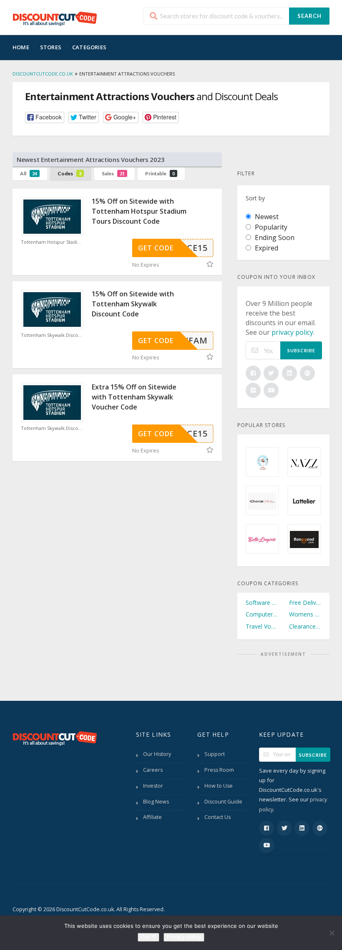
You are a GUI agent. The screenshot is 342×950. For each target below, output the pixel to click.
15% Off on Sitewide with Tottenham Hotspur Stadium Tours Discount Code (139, 211)
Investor (153, 785)
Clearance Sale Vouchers (305, 626)
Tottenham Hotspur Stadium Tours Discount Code (52, 242)
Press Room (219, 769)
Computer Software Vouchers (262, 614)
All (28, 173)
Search (309, 16)
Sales (113, 173)
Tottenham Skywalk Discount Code (52, 335)
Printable (160, 173)
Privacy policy (184, 937)
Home (21, 47)
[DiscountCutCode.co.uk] (55, 18)
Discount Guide (223, 801)
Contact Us (217, 817)
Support (214, 754)
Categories (89, 47)
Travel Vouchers (262, 626)
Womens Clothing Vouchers (305, 614)
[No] (331, 933)
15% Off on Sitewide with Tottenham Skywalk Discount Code (133, 303)
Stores (50, 47)
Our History (157, 754)
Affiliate (152, 817)
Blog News (156, 801)
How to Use (218, 785)
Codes (69, 173)
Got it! (148, 937)
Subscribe (301, 350)
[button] (44, 117)
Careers (153, 769)
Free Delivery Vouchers (305, 602)
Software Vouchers (262, 602)
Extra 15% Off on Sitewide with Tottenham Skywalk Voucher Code (134, 397)
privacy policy (292, 332)
